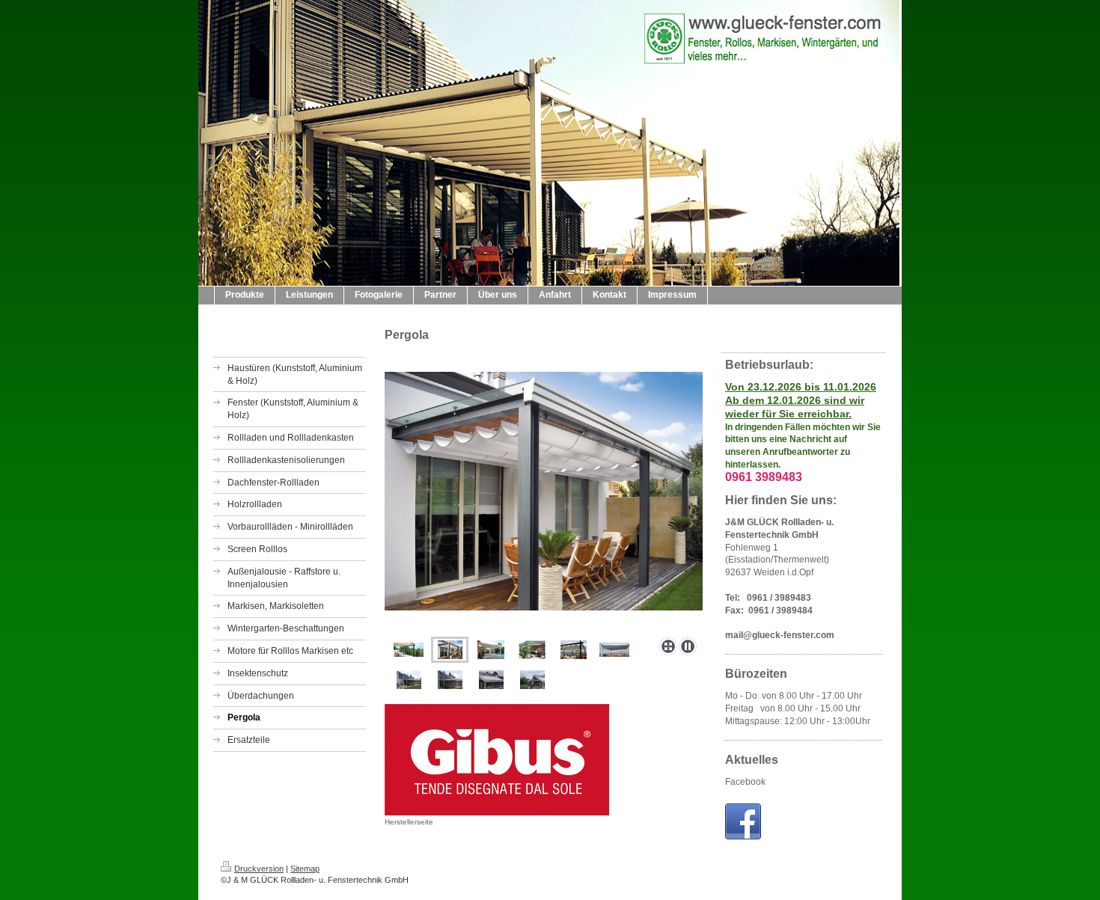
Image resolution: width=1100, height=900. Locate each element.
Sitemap (305, 868)
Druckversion (259, 868)
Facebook (745, 782)
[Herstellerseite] (497, 759)
